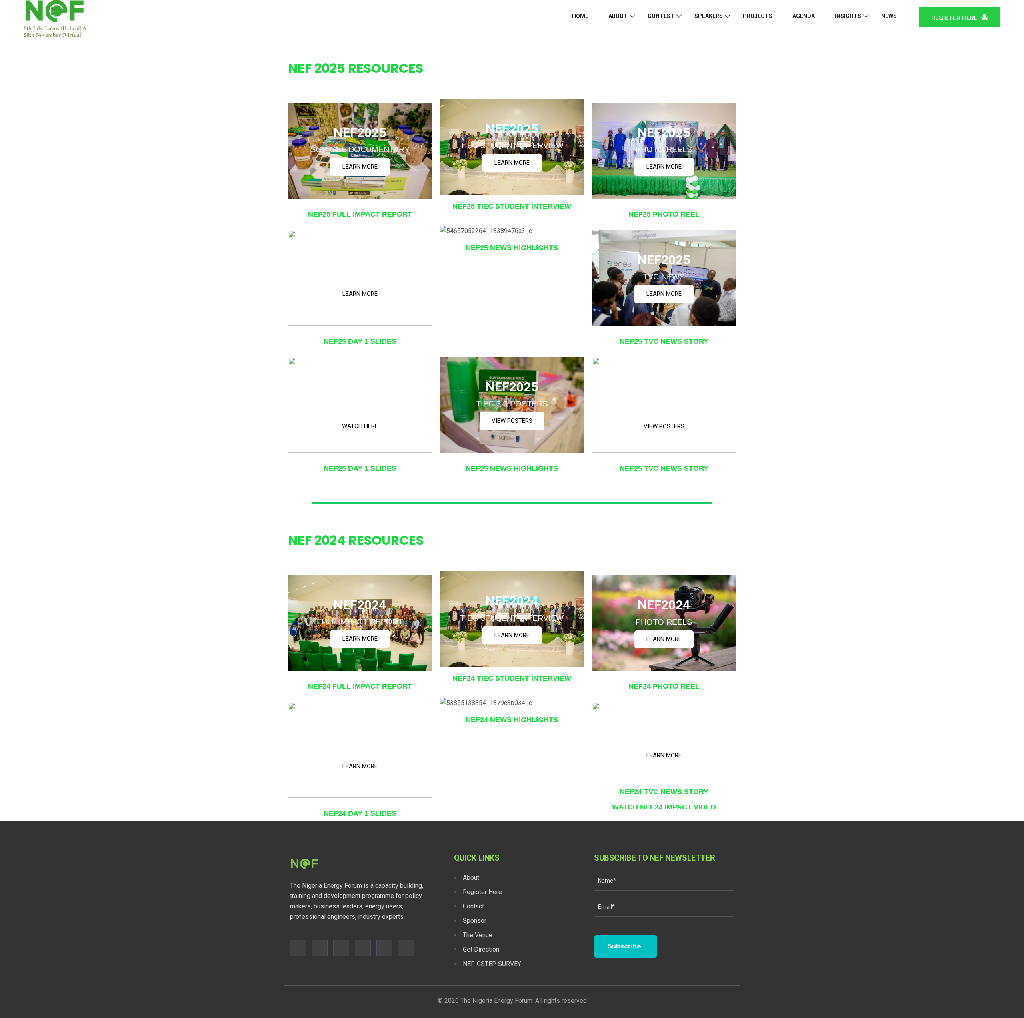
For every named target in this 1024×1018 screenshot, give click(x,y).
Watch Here (360, 426)
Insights (848, 16)
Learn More (360, 166)
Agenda (803, 16)
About (618, 16)
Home (580, 16)
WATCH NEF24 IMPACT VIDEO (664, 807)
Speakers (708, 16)
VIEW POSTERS (512, 420)
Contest (661, 16)
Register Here (482, 892)
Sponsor (474, 920)
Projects (757, 16)
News (889, 16)
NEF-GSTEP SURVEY (492, 964)
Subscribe (624, 946)
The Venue (477, 935)
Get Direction (481, 949)
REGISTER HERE (955, 18)
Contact (473, 906)
